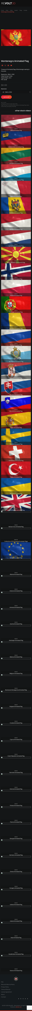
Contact (3, 997)
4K (8, 105)
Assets (7, 103)
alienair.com (19, 1007)
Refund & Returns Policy (8, 984)
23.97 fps (5, 105)
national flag (3, 106)
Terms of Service (5, 989)
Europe (10, 103)
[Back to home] (8, 3)
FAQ (2, 982)
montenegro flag (22, 105)
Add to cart (6, 97)
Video (16, 103)
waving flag (9, 106)
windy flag (14, 106)
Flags (14, 103)
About (3, 994)
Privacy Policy (5, 987)
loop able (17, 105)
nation (27, 105)
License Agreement (6, 992)
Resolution (4, 89)
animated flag (12, 105)
